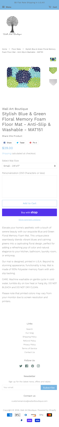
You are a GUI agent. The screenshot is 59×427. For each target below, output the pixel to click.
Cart (54, 7)
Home (4, 49)
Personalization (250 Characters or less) (23, 173)
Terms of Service (29, 348)
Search (29, 329)
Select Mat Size (10, 160)
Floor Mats (16, 49)
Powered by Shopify (47, 410)
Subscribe (49, 387)
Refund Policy (29, 341)
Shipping (6, 153)
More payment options (29, 219)
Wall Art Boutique (28, 410)
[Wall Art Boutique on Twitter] (20, 366)
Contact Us (29, 352)
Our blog (29, 333)
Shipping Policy (29, 337)
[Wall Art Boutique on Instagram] (38, 366)
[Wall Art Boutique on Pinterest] (32, 366)
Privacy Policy (29, 344)
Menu (8, 7)
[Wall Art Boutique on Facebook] (26, 366)
